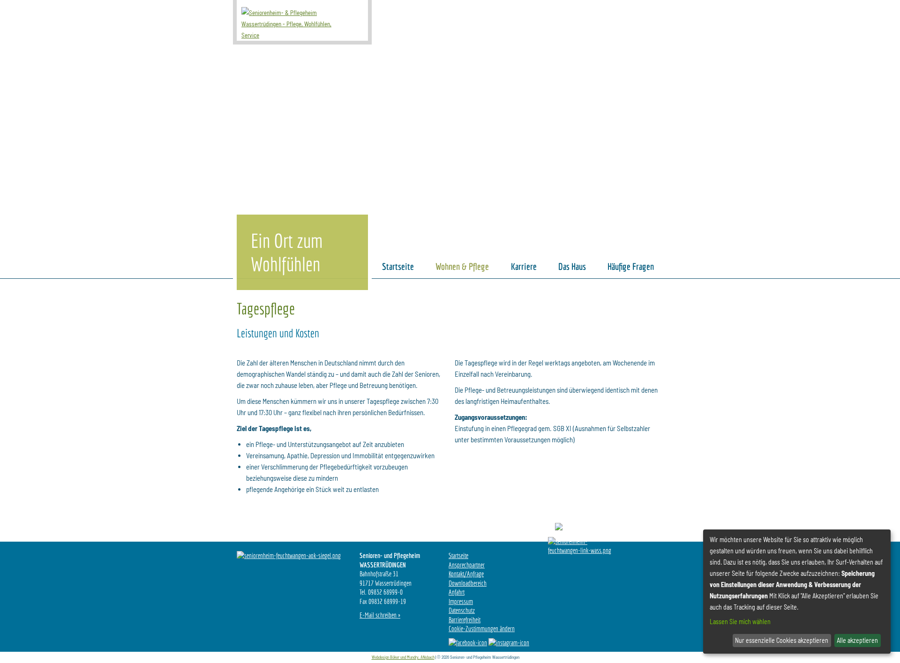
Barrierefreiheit (464, 620)
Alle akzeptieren (857, 640)
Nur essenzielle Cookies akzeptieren (781, 640)
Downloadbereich (468, 583)
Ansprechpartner (467, 565)
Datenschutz (462, 610)
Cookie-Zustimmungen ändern (482, 629)
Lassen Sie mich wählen (740, 622)
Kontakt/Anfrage (466, 574)
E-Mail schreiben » (380, 615)
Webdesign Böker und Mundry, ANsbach (403, 657)
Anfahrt (457, 592)
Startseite (458, 555)
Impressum (461, 601)
